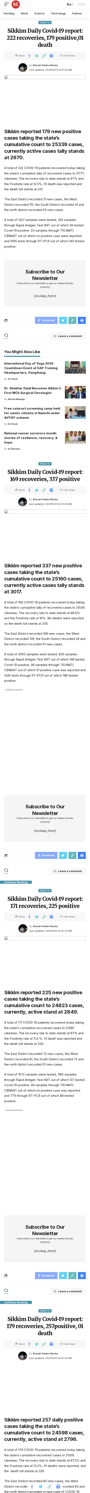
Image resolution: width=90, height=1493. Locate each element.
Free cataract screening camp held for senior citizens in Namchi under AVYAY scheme (32, 413)
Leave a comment (70, 336)
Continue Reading (16, 882)
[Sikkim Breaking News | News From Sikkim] (15, 4)
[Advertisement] (45, 738)
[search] (61, 4)
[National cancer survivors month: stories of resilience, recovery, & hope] (75, 437)
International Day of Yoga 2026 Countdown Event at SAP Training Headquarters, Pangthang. (31, 368)
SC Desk (13, 378)
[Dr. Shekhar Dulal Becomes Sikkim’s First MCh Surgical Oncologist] (75, 392)
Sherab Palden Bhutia (45, 65)
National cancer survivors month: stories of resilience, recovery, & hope (31, 437)
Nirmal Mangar (16, 399)
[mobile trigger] (7, 4)
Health (45, 22)
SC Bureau (14, 448)
